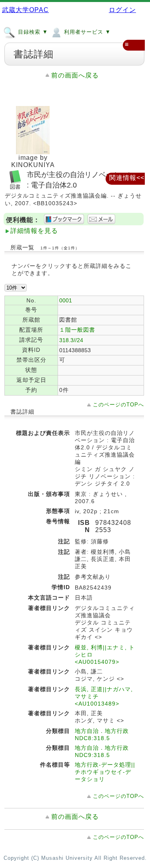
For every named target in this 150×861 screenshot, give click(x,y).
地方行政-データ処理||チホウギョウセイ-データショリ (105, 771)
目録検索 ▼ (32, 32)
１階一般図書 (77, 329)
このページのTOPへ (118, 405)
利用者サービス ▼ (86, 32)
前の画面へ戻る (75, 75)
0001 (65, 300)
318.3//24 (71, 340)
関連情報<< (126, 177)
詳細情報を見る (34, 230)
